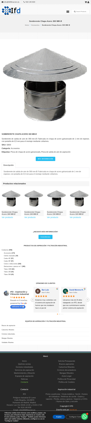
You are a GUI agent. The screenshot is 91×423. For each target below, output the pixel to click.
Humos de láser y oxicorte (67, 401)
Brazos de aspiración (8, 325)
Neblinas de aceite (68, 397)
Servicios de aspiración (24, 370)
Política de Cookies (67, 382)
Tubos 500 (7, 274)
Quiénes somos (24, 364)
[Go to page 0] (57, 314)
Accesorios (35, 25)
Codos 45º (7, 258)
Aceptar (59, 417)
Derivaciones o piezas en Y (13, 266)
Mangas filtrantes (7, 338)
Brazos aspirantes (66, 364)
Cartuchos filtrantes (8, 330)
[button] (84, 416)
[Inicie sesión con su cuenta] (88, 2)
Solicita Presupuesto (66, 361)
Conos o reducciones (10, 264)
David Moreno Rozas (77, 290)
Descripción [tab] (8, 165)
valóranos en (17, 307)
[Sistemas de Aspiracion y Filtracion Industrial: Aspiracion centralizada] (11, 10)
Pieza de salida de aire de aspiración (55, 152)
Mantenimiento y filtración (24, 373)
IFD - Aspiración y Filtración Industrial (19, 293)
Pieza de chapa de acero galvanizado (25, 152)
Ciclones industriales (8, 334)
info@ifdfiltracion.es (11, 2)
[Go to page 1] (59, 314)
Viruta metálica (68, 394)
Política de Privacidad (67, 379)
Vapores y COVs (80, 399)
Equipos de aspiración (24, 376)
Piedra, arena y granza (63, 399)
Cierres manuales (9, 256)
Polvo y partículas (53, 394)
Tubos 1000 (7, 269)
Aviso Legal (66, 376)
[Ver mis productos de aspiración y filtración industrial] (86, 2)
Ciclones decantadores (66, 370)
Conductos (5, 250)
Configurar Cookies (76, 417)
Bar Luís (45, 290)
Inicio (27, 25)
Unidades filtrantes (8, 342)
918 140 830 (30, 2)
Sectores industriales (24, 367)
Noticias (24, 379)
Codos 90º (7, 261)
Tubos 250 (7, 272)
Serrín (77, 394)
